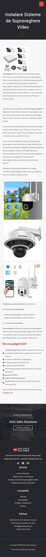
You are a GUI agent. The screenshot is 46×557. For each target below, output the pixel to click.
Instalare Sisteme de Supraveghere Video (23, 480)
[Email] (28, 463)
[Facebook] (23, 463)
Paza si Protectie (23, 473)
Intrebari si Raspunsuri (23, 503)
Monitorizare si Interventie (23, 477)
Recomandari (23, 500)
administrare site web (27, 549)
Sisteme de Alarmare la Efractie (23, 483)
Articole (23, 497)
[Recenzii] (18, 463)
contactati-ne (8, 393)
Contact (23, 506)
